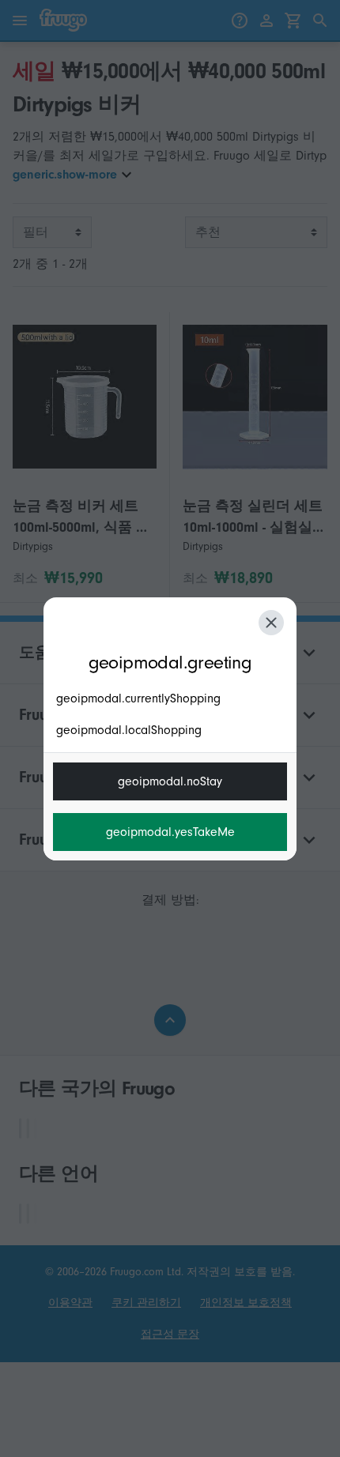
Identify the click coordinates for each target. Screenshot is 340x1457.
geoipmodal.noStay (170, 781)
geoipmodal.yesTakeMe (170, 832)
